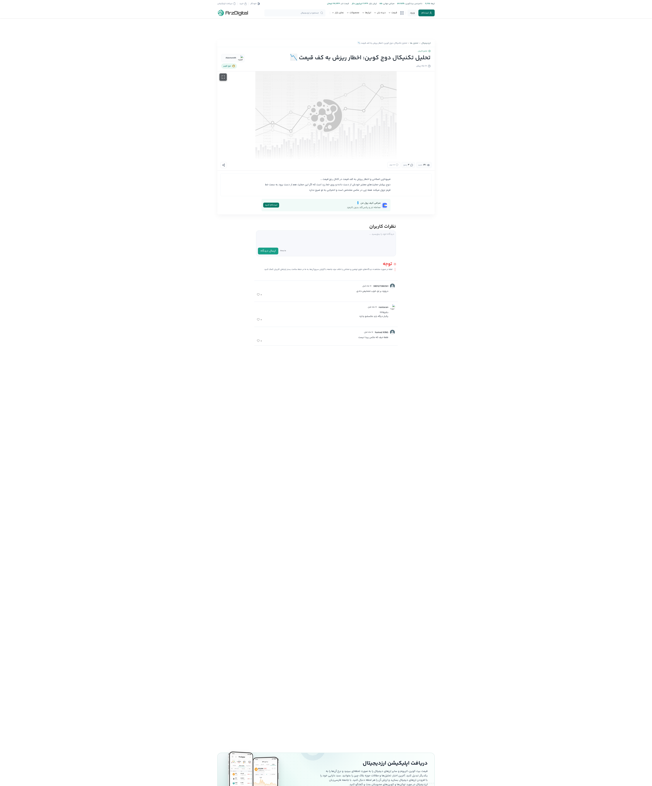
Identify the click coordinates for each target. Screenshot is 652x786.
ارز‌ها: (432, 3)
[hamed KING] (392, 332)
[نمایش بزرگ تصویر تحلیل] (223, 77)
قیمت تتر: (344, 3)
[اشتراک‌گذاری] (223, 165)
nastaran (383, 307)
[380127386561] (392, 286)
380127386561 (380, 286)
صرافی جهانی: (388, 3)
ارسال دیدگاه (268, 251)
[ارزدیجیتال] (233, 13)
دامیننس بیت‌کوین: (413, 3)
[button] (326, 115)
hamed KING (381, 332)
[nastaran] (392, 307)
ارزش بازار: (372, 3)
